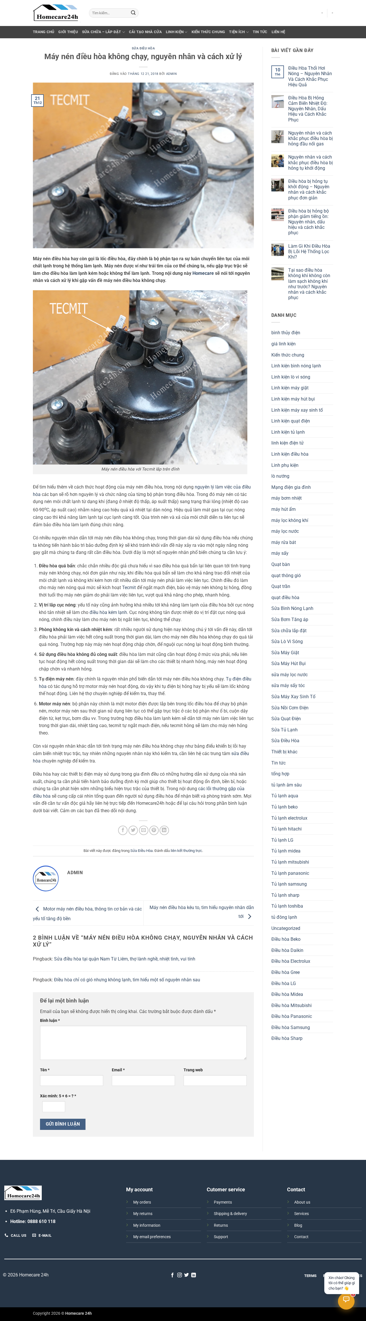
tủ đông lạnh (284, 917)
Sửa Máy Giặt (285, 652)
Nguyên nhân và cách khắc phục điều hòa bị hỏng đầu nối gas (310, 138)
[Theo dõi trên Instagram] (179, 1275)
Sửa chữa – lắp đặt (101, 32)
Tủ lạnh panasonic (290, 873)
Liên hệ (278, 32)
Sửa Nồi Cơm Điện (290, 707)
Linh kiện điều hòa (290, 454)
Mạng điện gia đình (291, 487)
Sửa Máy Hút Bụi (288, 663)
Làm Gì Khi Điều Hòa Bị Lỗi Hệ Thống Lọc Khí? (309, 251)
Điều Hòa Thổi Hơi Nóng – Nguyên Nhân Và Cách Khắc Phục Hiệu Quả (310, 76)
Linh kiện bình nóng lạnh (296, 366)
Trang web (193, 1070)
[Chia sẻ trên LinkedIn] (164, 830)
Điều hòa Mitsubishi (291, 1005)
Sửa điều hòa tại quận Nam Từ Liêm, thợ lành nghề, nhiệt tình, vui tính (124, 959)
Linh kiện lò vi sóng (290, 377)
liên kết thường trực (186, 850)
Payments (223, 1202)
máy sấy (280, 553)
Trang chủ (43, 32)
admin (171, 74)
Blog (298, 1225)
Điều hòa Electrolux (290, 961)
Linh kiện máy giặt (290, 388)
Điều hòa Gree (285, 972)
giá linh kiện (283, 344)
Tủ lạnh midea (286, 851)
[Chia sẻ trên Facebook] (123, 830)
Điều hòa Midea (287, 994)
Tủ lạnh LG (282, 840)
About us (302, 1202)
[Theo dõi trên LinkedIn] (193, 1275)
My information (146, 1225)
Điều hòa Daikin (287, 950)
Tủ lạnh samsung (289, 884)
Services (301, 1213)
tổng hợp (280, 773)
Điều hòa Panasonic (291, 1016)
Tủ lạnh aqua (284, 795)
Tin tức (260, 32)
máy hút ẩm (283, 509)
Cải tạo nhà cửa (145, 32)
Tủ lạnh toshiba (287, 906)
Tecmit (129, 587)
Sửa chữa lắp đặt (289, 630)
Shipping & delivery (230, 1213)
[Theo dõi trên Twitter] (186, 1275)
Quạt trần (280, 586)
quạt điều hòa (285, 597)
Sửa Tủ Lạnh (284, 729)
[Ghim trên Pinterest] (154, 830)
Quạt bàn (280, 564)
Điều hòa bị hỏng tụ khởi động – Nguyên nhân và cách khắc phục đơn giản (308, 190)
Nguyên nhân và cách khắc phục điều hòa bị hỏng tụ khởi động (310, 162)
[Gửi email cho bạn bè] (143, 830)
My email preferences (152, 1236)
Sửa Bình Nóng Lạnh (292, 608)
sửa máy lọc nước (289, 674)
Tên (44, 1070)
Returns (221, 1225)
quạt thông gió (286, 575)
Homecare (203, 273)
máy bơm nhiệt (286, 498)
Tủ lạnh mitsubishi (290, 862)
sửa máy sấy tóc (288, 685)
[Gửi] (133, 13)
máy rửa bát (283, 542)
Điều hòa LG (283, 983)
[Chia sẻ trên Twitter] (133, 830)
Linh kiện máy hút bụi (293, 399)
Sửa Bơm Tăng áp (289, 619)
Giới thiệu (68, 32)
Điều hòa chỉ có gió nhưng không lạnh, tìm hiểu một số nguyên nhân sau (127, 979)
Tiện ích (237, 32)
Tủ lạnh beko (284, 807)
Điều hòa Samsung (290, 1027)
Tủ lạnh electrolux (289, 818)
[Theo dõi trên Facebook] (172, 1275)
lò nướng (280, 476)
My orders (142, 1202)
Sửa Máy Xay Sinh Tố (293, 696)
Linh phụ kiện (285, 465)
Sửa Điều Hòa (143, 48)
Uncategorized (285, 928)
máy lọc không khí (289, 520)
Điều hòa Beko (286, 939)
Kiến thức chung (208, 32)
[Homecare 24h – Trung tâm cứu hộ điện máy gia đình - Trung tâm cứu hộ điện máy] (56, 13)
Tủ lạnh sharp (285, 895)
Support (221, 1236)
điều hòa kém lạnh (108, 612)
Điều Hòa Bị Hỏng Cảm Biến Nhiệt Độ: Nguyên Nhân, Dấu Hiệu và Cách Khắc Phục (307, 109)
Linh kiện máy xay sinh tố (297, 410)
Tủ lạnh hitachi (286, 829)
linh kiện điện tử (287, 443)
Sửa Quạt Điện (286, 718)
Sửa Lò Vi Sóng (287, 641)
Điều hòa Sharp (287, 1038)
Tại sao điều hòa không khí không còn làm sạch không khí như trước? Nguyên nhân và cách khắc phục (309, 283)
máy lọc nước (285, 531)
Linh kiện (175, 32)
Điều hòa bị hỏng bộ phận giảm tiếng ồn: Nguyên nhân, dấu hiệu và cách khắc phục (308, 222)
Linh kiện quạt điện (290, 421)
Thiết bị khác (284, 751)
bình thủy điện (285, 332)
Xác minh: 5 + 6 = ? (58, 1096)
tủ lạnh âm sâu (286, 785)
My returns (142, 1213)
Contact (301, 1236)
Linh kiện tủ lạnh (288, 432)
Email (118, 1070)
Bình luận (50, 1020)
